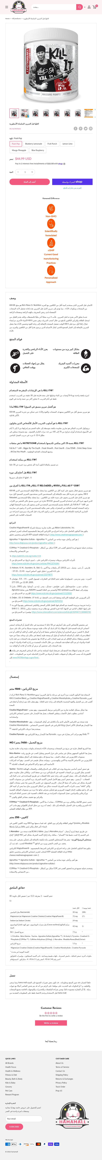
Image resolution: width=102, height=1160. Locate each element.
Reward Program (12, 1094)
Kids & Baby (10, 1083)
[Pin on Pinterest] (80, 128)
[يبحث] (79, 7)
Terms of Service (62, 1067)
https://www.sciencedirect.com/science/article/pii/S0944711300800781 (61, 612)
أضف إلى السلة (30, 182)
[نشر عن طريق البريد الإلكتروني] (91, 128)
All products (16, 19)
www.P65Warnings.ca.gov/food (26, 657)
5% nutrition (15, 129)
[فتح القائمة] (6, 7)
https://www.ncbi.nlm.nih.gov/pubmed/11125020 (51, 593)
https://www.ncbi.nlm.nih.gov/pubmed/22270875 (32, 575)
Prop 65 (59, 1091)
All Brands (9, 1063)
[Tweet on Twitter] (86, 128)
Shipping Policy (62, 1075)
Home (7, 19)
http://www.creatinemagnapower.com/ (66, 534)
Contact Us (60, 1071)
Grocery (8, 1087)
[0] (94, 7)
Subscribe (14, 1127)
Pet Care (8, 1091)
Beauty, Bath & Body (13, 1079)
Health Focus (10, 1067)
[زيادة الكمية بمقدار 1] (32, 172)
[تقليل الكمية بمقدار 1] (18, 172)
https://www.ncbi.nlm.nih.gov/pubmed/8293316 (43, 601)
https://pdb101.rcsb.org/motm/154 (26, 556)
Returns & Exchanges (64, 1079)
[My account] (89, 7)
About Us (59, 1063)
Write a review (51, 1023)
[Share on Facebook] (75, 128)
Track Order (60, 1087)
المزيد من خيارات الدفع (72, 188)
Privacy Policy (61, 1083)
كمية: (11, 172)
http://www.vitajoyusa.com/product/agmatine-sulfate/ (31, 543)
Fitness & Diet (11, 1075)
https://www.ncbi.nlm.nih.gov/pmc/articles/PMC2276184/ (36, 563)
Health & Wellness (12, 1071)
